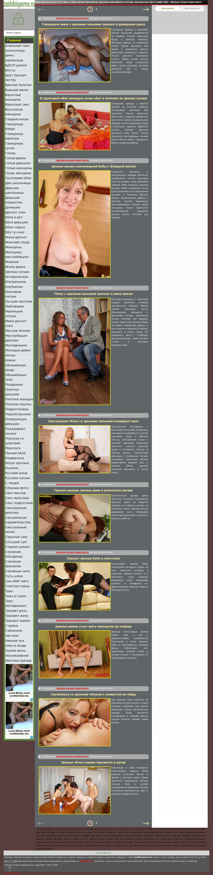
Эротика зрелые (18, 660)
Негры (10, 355)
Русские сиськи (17, 478)
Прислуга (12, 448)
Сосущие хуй (16, 542)
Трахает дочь (16, 610)
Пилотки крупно (18, 404)
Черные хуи (14, 640)
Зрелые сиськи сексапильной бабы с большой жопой (93, 166)
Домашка (12, 207)
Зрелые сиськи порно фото (72, 18)
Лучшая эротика (18, 301)
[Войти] (18, 18)
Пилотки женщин (19, 399)
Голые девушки (17, 163)
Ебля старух (15, 227)
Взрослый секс (17, 104)
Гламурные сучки (14, 146)
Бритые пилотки (18, 85)
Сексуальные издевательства (18, 520)
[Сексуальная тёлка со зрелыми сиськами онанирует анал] (74, 449)
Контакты (103, 853)
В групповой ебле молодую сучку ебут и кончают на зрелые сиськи (93, 98)
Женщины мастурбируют (17, 254)
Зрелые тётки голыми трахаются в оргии (93, 762)
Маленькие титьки (14, 314)
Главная (14, 40)
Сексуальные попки (16, 529)
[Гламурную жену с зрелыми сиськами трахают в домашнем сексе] (74, 55)
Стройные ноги (17, 571)
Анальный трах (17, 45)
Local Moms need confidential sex (19, 694)
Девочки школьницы (14, 190)
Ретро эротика (17, 463)
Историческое (16, 277)
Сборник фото (17, 488)
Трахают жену (16, 615)
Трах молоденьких (15, 603)
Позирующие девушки (16, 421)
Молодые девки (17, 350)
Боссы (10, 70)
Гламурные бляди (14, 126)
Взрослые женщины (13, 97)
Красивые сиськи (13, 294)
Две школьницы (18, 183)
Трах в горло (15, 596)
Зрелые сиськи (17, 272)
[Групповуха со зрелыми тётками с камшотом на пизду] (74, 722)
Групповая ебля (18, 178)
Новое (10, 360)
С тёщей (12, 483)
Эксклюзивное (17, 655)
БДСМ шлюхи (16, 65)
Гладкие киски (17, 119)
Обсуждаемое (192, 8)
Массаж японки (17, 330)
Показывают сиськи (15, 431)
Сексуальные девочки (16, 510)
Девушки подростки (13, 200)
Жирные (12, 262)
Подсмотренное (18, 414)
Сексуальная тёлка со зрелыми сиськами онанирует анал (93, 421)
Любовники (14, 306)
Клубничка (14, 286)
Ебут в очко (14, 232)
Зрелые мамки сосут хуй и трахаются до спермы (93, 626)
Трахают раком (17, 620)
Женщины (13, 247)
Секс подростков (19, 503)
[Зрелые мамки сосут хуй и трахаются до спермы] (74, 654)
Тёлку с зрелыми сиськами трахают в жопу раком (93, 294)
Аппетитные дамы (15, 53)
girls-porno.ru (87, 861)
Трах (9, 591)
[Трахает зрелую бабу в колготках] (74, 586)
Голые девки (15, 158)
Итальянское (15, 282)
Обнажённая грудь (15, 367)
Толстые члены (17, 586)
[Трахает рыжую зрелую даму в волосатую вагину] (74, 518)
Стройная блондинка (14, 554)
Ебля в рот (14, 217)
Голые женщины (18, 168)
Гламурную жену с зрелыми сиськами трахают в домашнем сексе (93, 24)
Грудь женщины (18, 173)
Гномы (10, 153)
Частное (11, 635)
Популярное (167, 8)
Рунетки (11, 468)
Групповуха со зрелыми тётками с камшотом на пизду (93, 694)
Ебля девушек (16, 222)
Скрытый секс (16, 537)
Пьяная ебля (15, 453)
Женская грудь (17, 242)
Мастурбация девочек (16, 338)
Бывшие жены (16, 90)
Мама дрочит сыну (15, 323)
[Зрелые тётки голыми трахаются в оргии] (74, 790)
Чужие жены (15, 650)
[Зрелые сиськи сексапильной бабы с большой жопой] (74, 224)
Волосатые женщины (14, 112)
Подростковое (17, 409)
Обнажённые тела (15, 377)
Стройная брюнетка (13, 564)
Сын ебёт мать (17, 581)
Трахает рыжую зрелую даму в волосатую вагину (93, 490)
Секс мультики (17, 498)
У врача (11, 625)
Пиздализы (14, 384)
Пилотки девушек (12, 392)
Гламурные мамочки (14, 136)
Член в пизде (15, 645)
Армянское (14, 60)
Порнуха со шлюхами (14, 441)
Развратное (14, 458)
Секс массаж (15, 493)
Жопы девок (15, 267)
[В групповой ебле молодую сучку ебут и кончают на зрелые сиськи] (74, 126)
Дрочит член (15, 212)
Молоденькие (16, 345)
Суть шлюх (14, 576)
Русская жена (16, 473)
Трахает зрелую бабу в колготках (93, 558)
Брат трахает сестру (16, 77)
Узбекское (13, 630)
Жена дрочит (16, 237)
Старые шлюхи (17, 547)
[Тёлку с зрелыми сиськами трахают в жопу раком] (74, 351)
